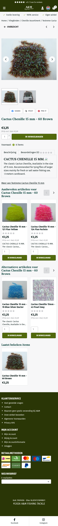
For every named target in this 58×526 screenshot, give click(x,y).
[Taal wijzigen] (48, 8)
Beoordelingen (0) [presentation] (30, 152)
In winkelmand (15, 258)
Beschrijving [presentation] (10, 152)
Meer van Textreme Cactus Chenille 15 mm (22, 183)
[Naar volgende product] (54, 27)
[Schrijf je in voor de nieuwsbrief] (48, 481)
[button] (4, 8)
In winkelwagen (34, 136)
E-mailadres (25, 478)
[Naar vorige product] (47, 27)
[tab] (9, 152)
